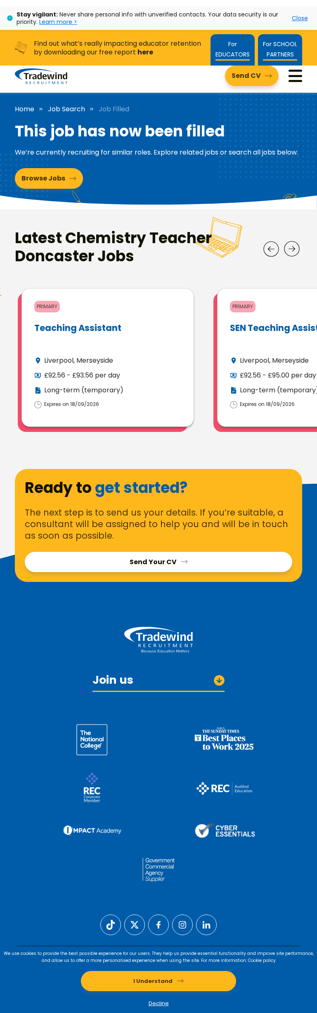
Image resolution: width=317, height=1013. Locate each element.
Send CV (246, 75)
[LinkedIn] (206, 924)
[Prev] (271, 249)
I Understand (153, 981)
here (145, 52)
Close (300, 18)
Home (24, 109)
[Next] (292, 249)
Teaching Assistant (77, 328)
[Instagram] (182, 924)
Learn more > (58, 22)
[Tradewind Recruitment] (41, 76)
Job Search (66, 109)
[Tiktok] (110, 924)
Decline (159, 1003)
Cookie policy (262, 960)
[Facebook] (158, 924)
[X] (134, 924)
